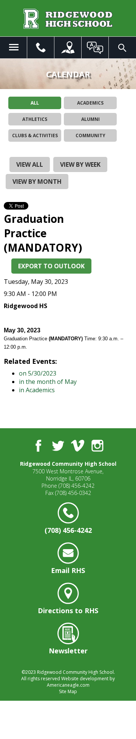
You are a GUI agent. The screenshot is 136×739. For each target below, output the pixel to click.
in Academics (37, 390)
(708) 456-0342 (73, 492)
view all (29, 164)
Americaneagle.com (68, 685)
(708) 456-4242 (76, 485)
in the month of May (48, 381)
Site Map (68, 691)
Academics (90, 103)
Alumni (90, 119)
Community (90, 135)
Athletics (34, 119)
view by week (80, 164)
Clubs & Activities (35, 135)
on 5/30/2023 (37, 373)
